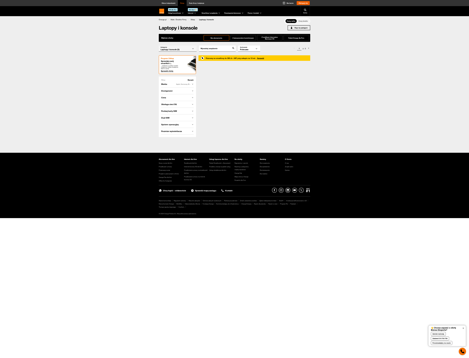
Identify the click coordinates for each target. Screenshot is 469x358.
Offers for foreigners (165, 181)
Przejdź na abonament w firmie (169, 174)
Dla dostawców (265, 170)
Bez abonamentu (216, 38)
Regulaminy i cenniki (241, 163)
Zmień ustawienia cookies (248, 201)
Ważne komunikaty (165, 201)
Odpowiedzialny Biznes (192, 204)
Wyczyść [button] (191, 80)
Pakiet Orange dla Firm (296, 38)
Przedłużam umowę (165, 167)
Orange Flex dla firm (165, 177)
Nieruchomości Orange (166, 204)
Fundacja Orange (208, 204)
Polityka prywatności (230, 201)
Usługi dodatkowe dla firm (217, 170)
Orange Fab (238, 173)
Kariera (287, 170)
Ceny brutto (303, 21)
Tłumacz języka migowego (167, 207)
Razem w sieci (272, 204)
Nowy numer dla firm (165, 163)
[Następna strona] (308, 49)
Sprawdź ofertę (167, 71)
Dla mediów (263, 174)
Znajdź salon (289, 167)
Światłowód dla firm (190, 163)
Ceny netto (291, 21)
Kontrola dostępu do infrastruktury (227, 204)
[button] (162, 20)
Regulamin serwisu (180, 201)
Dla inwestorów (265, 163)
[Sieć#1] (308, 190)
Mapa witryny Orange (241, 177)
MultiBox (179, 204)
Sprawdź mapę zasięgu (205, 190)
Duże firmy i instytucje (196, 3)
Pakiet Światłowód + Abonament (219, 163)
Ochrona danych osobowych (212, 201)
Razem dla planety (260, 204)
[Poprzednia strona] (294, 49)
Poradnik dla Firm (240, 180)
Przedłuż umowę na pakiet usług (219, 167)
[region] (221, 19)
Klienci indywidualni (168, 3)
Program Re (284, 204)
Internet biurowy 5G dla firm (193, 167)
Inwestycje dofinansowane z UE (296, 201)
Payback (293, 204)
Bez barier (290, 3)
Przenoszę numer (164, 170)
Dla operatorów (265, 167)
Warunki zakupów (194, 201)
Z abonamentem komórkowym (243, 38)
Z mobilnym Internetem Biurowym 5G (270, 38)
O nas (287, 163)
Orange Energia (246, 204)
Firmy (182, 3)
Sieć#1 (281, 201)
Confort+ (181, 207)
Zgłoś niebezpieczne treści (268, 201)
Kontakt (229, 190)
